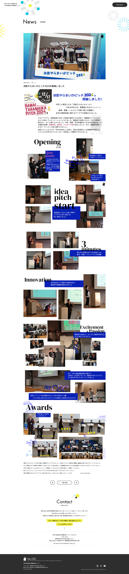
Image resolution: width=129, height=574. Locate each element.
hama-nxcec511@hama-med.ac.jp (65, 543)
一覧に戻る (64, 483)
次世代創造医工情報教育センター (31, 563)
